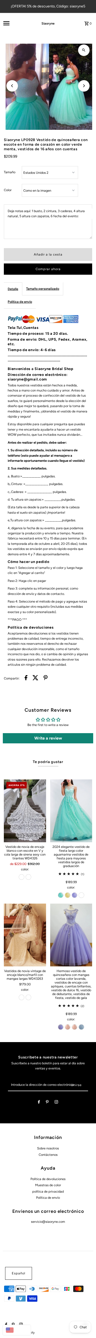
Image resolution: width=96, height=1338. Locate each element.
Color (8, 190)
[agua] (60, 895)
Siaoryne (48, 23)
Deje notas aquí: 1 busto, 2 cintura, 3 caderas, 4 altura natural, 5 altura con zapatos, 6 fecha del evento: (46, 213)
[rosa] (67, 1027)
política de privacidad (48, 1191)
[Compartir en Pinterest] (46, 678)
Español (18, 1273)
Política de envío (20, 302)
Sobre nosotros (48, 1148)
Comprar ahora (48, 269)
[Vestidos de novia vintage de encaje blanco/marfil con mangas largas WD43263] (25, 935)
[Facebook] (39, 1102)
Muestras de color (48, 1185)
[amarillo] (67, 895)
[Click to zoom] (84, 50)
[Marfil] (21, 877)
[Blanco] (28, 877)
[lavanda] (74, 895)
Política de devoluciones (48, 1179)
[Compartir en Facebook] (26, 678)
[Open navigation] (15, 23)
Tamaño (9, 172)
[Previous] (12, 85)
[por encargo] (81, 895)
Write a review (48, 738)
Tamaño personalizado (42, 289)
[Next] (84, 85)
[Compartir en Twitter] (35, 678)
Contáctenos (48, 1155)
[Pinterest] (47, 1102)
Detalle (13, 289)
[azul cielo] (81, 1027)
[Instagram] (56, 1102)
